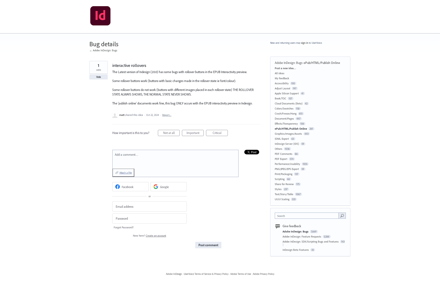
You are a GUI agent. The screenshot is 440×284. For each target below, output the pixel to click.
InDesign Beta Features (296, 249)
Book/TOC (280, 98)
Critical (220, 133)
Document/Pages (284, 118)
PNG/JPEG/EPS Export (287, 169)
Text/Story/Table (284, 194)
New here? (149, 235)
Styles (278, 189)
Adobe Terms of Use (240, 274)
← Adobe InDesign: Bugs (103, 50)
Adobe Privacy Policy (263, 274)
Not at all (171, 133)
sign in (304, 42)
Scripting (280, 179)
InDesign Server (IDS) (287, 143)
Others (278, 148)
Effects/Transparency (286, 123)
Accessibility (282, 83)
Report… (166, 115)
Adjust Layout (282, 88)
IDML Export (282, 138)
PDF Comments (283, 154)
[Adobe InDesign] (100, 17)
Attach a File (125, 172)
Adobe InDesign (174, 274)
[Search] (342, 215)
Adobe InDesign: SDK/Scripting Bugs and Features (311, 241)
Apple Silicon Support (287, 93)
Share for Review (284, 184)
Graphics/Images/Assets (288, 133)
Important (195, 133)
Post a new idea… (285, 68)
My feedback (282, 78)
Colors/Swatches (284, 108)
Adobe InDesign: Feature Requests (302, 236)
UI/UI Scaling (282, 199)
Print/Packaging (283, 174)
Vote (98, 77)
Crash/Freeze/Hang (286, 113)
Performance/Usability (287, 164)
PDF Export (281, 159)
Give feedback (292, 226)
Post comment (208, 245)
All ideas (279, 73)
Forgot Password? (124, 227)
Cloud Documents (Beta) (288, 103)
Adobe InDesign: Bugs (288, 63)
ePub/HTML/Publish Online (322, 63)
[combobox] (308, 215)
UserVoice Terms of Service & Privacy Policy (206, 274)
